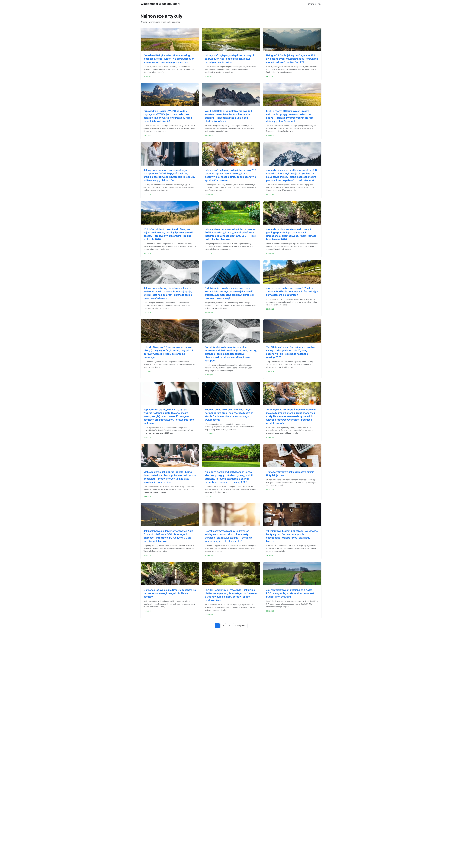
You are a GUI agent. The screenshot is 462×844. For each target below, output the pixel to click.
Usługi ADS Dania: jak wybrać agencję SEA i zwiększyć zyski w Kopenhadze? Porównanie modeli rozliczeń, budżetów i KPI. (292, 59)
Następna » (240, 625)
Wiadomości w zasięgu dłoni (160, 4)
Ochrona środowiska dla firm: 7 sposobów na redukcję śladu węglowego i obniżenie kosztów (170, 593)
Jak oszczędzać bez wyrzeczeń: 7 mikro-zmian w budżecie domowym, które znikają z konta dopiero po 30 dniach (292, 291)
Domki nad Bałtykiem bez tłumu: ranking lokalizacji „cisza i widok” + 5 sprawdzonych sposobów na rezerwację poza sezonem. (169, 59)
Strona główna (314, 4)
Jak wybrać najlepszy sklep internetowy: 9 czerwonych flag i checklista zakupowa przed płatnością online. (229, 59)
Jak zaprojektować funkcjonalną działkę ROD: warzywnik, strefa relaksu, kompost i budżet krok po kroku (290, 593)
